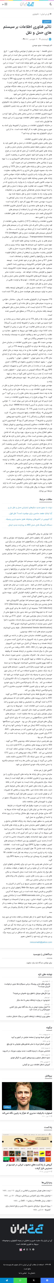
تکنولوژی (36, 14)
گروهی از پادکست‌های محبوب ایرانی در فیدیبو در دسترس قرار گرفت (29, 1166)
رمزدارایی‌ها (47, 1182)
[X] (30, 1249)
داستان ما (31, 1273)
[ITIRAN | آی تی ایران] (27, 4)
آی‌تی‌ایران (44, 39)
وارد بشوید (30, 962)
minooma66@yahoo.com (41, 942)
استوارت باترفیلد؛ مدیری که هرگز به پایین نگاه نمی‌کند (27, 1113)
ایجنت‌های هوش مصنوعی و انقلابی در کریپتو (32, 1190)
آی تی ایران (45, 14)
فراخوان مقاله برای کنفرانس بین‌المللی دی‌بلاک (32, 1195)
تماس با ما (22, 1273)
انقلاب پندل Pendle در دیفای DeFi (35, 1200)
